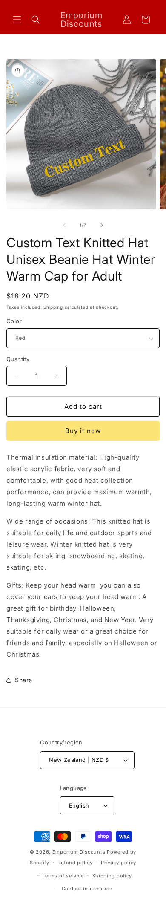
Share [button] (23, 679)
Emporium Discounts (79, 852)
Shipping (53, 307)
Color (14, 321)
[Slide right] (101, 225)
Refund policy (74, 863)
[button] (17, 19)
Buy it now (83, 431)
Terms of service (63, 876)
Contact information (87, 889)
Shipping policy (112, 876)
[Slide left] (64, 225)
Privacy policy (118, 863)
